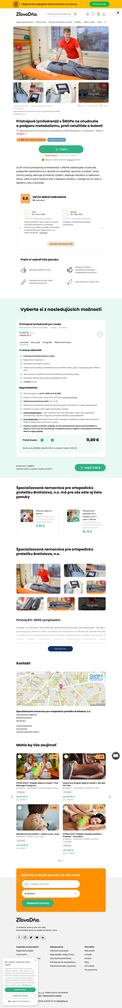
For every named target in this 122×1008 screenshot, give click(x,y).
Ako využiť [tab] (35, 342)
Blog (87, 962)
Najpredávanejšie (24, 22)
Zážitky (78, 22)
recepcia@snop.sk (24, 726)
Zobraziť (43, 232)
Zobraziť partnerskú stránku (27, 731)
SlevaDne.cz (62, 1001)
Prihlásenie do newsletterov (63, 962)
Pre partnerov (91, 969)
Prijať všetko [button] (20, 990)
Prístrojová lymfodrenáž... (42, 218)
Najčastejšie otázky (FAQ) (62, 954)
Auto (99, 22)
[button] (19, 223)
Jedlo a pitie (89, 22)
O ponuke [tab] (23, 342)
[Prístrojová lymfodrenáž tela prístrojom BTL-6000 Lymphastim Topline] (61, 53)
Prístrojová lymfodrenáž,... (81, 218)
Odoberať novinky (38, 903)
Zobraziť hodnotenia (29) (61, 244)
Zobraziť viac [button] (60, 648)
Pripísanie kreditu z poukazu (63, 966)
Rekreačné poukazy (59, 950)
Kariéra (88, 958)
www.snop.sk (21, 729)
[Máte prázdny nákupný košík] (87, 14)
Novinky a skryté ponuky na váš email (51, 875)
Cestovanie (41, 22)
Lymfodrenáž (18, 108)
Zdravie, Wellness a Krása (60, 22)
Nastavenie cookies (52, 995)
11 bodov (70, 160)
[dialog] (20, 982)
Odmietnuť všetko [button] (20, 996)
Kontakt (88, 954)
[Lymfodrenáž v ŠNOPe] (96, 587)
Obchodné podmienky (60, 958)
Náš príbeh (90, 950)
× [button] (35, 960)
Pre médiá (89, 966)
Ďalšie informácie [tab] (62, 342)
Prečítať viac (27, 985)
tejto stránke (37, 431)
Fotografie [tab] (47, 342)
